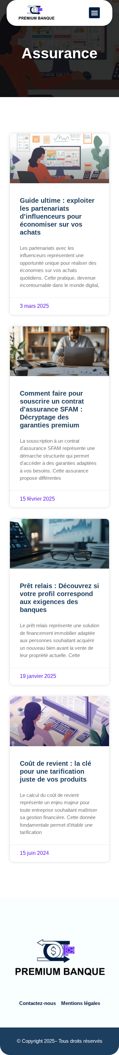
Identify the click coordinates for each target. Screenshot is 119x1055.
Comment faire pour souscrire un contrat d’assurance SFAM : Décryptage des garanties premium (52, 409)
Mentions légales (80, 1003)
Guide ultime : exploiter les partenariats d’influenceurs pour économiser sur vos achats (57, 216)
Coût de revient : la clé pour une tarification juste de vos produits (55, 771)
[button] (94, 12)
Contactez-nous (37, 1003)
